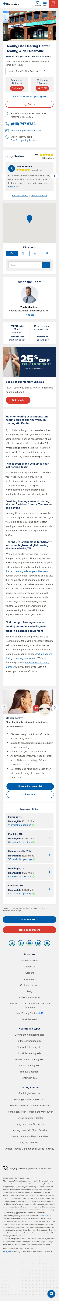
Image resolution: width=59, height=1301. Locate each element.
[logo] (11, 4)
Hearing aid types (30, 1028)
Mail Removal (29, 1019)
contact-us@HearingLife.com (26, 130)
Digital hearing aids (29, 1065)
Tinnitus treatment (29, 1071)
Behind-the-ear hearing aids (29, 1034)
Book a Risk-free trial (30, 786)
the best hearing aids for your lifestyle (25, 571)
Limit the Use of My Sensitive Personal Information (29, 1005)
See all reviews (20, 195)
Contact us (29, 966)
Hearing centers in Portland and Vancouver (29, 1111)
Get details (18, 400)
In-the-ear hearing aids (29, 1041)
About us (29, 954)
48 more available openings (28, 96)
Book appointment (29, 930)
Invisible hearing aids (29, 1053)
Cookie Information (29, 997)
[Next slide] (54, 176)
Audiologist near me (29, 1093)
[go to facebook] (21, 944)
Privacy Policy (8, 1251)
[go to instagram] (38, 944)
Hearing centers (29, 1087)
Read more (13, 186)
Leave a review (39, 195)
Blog (29, 991)
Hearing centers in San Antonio (29, 1124)
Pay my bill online (29, 1142)
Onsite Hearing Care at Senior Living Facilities (29, 1148)
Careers (29, 972)
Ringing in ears (29, 1077)
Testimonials (29, 979)
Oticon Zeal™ (30, 794)
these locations (45, 1215)
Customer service (29, 985)
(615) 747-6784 (23, 123)
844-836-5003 (29, 919)
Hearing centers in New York (29, 1099)
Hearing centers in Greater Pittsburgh (29, 1105)
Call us (31, 104)
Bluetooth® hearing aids (29, 1047)
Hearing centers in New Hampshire (29, 1136)
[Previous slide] (4, 176)
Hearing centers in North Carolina (29, 1130)
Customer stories (29, 960)
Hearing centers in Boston (29, 1118)
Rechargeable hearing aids (29, 1059)
